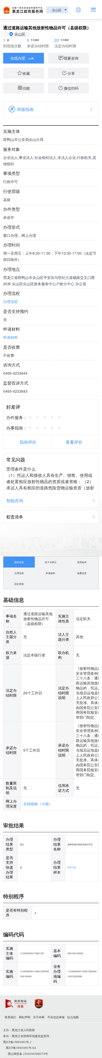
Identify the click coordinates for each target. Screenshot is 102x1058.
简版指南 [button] (25, 109)
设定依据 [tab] (19, 584)
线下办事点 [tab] (50, 562)
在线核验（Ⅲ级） (38, 803)
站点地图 (73, 1017)
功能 (26, 88)
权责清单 (14, 517)
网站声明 (24, 1017)
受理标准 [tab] (82, 562)
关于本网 (38, 1017)
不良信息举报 (56, 1017)
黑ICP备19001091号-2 (17, 1042)
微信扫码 (71, 88)
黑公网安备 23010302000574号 (28, 1053)
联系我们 (10, 1017)
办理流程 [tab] (19, 573)
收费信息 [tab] (82, 573)
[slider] (45, 417)
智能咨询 (14, 500)
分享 (71, 73)
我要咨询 (71, 58)
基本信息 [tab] (19, 562)
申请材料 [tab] (50, 573)
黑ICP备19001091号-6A (21, 1047)
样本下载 (71, 867)
